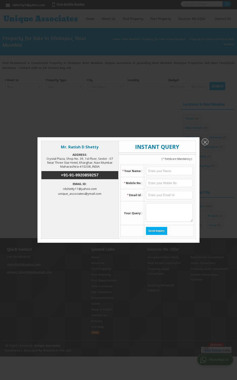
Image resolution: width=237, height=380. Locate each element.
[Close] (205, 142)
